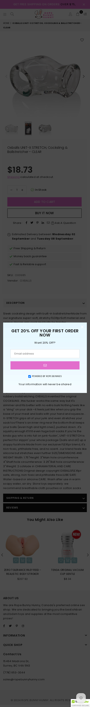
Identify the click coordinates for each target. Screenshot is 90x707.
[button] (80, 703)
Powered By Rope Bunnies (47, 376)
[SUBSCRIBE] (45, 365)
